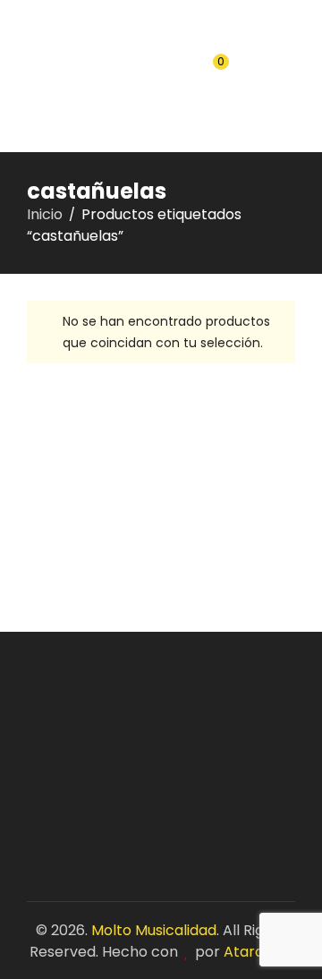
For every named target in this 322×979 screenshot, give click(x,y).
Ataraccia (258, 951)
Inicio (45, 214)
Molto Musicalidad (153, 930)
